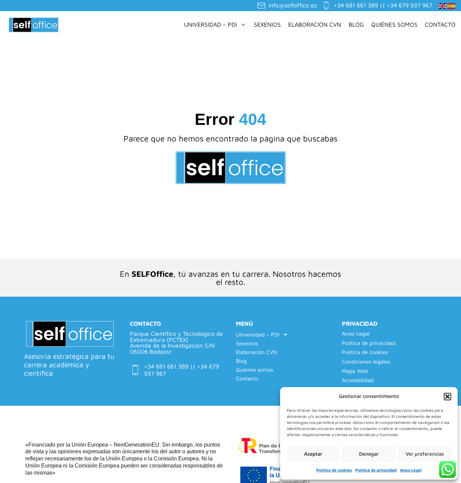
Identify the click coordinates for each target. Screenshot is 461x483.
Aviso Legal (411, 470)
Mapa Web (355, 371)
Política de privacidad (376, 470)
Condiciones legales (366, 362)
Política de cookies (334, 470)
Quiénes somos (394, 24)
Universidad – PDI (210, 24)
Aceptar (313, 454)
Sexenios (267, 24)
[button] (447, 396)
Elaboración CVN (314, 24)
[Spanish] (451, 5)
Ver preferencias (425, 454)
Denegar (369, 454)
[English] (442, 5)
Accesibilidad (358, 380)
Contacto (440, 24)
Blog (356, 24)
